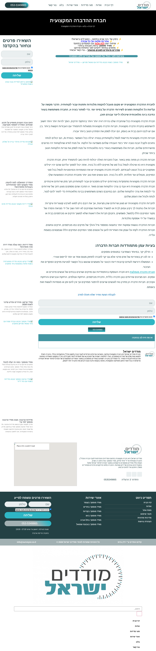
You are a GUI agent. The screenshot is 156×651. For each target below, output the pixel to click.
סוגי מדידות (87, 5)
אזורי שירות (72, 5)
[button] (41, 338)
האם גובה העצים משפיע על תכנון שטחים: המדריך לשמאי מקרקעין (17, 123)
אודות (99, 5)
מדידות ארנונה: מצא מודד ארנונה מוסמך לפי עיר (17, 421)
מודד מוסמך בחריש (92, 507)
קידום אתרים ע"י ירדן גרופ (130, 542)
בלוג (61, 5)
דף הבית (109, 5)
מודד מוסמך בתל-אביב (90, 520)
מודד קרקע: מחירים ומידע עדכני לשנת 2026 (18, 303)
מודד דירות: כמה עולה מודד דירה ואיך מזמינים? (18, 246)
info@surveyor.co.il (26, 542)
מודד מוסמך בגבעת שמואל (88, 524)
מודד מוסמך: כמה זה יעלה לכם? (18, 362)
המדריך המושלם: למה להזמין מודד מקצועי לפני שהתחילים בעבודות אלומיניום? (19, 184)
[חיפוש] (139, 613)
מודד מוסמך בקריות (92, 511)
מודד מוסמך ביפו (93, 516)
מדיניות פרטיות (134, 317)
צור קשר (52, 5)
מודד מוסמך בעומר (92, 502)
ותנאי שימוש (123, 317)
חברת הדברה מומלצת (142, 272)
